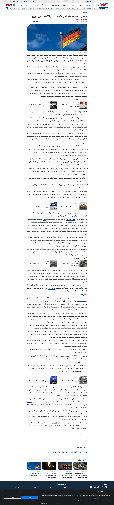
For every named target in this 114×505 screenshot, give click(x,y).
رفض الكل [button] (12, 497)
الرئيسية (88, 5)
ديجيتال (27, 5)
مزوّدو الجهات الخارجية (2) (76, 495)
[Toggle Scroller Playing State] (7, 8)
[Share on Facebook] (37, 21)
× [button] (2, 490)
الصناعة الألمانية (50, 118)
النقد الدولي (75, 67)
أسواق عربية (18, 487)
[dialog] (57, 497)
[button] (28, 1)
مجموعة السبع (74, 73)
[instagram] (102, 487)
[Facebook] (7, 1)
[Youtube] (10, 1)
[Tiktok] (20, 1)
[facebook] (91, 487)
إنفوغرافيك (36, 5)
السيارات (63, 124)
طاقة (34, 487)
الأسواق (65, 5)
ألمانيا (44, 219)
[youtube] (95, 487)
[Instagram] (17, 1)
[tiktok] (106, 487)
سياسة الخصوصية (97, 498)
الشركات (60, 334)
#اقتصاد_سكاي (104, 8)
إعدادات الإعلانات (57, 497)
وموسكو (29, 402)
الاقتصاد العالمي (55, 5)
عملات (45, 8)
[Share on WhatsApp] (40, 21)
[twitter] (98, 487)
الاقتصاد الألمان (70, 219)
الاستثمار (74, 159)
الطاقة (63, 304)
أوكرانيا (56, 371)
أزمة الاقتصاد (56, 422)
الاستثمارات (51, 288)
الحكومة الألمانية (65, 356)
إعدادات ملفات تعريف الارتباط (105, 498)
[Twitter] (14, 1)
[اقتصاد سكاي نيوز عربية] (100, 4)
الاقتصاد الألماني (51, 146)
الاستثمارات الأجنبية (68, 349)
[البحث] (14, 5)
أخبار (50, 487)
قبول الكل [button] (29, 497)
